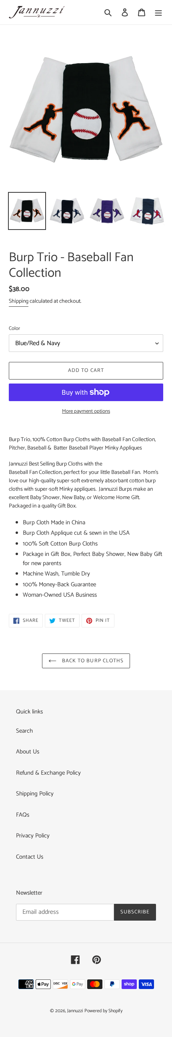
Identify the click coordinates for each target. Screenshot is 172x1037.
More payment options (86, 412)
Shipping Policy (35, 794)
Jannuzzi (75, 1011)
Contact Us (29, 857)
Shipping (18, 301)
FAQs (22, 815)
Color (14, 329)
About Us (27, 752)
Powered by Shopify (103, 1011)
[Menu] (158, 12)
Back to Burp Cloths (92, 661)
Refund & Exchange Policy (48, 773)
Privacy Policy (33, 836)
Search (24, 731)
